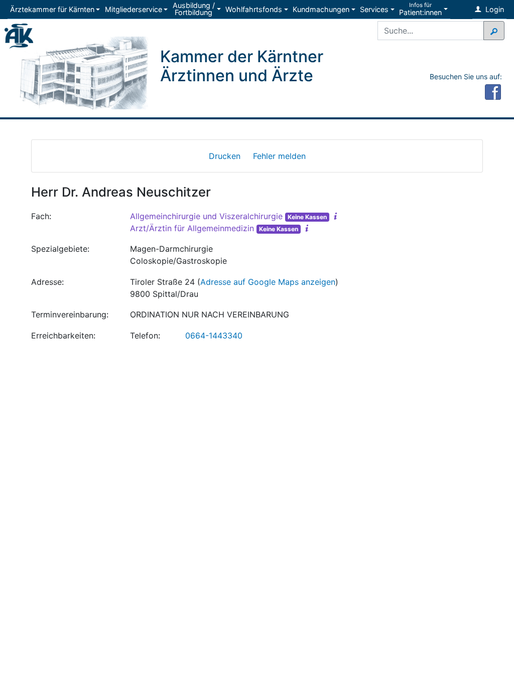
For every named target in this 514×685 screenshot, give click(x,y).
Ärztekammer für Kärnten (52, 9)
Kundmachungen (321, 9)
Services (374, 9)
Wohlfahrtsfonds (253, 9)
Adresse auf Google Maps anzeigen (267, 282)
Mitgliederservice (133, 9)
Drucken (224, 156)
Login (493, 9)
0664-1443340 (213, 335)
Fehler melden (279, 156)
